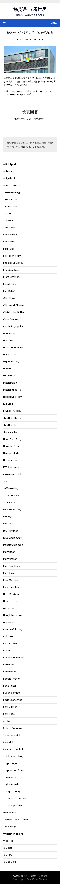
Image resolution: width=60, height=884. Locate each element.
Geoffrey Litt (10, 425)
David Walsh (10, 340)
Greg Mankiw (10, 432)
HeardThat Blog (12, 439)
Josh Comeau (11, 502)
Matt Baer (9, 551)
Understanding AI (13, 833)
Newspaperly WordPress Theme (30, 879)
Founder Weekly (12, 410)
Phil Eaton (8, 636)
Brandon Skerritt (12, 270)
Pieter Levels (10, 643)
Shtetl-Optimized (13, 728)
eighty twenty (11, 361)
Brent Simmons (12, 277)
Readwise (8, 664)
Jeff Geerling (10, 488)
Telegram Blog (11, 791)
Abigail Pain (9, 178)
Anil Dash (8, 213)
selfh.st (7, 721)
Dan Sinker (9, 333)
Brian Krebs (9, 284)
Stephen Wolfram (13, 770)
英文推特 (7, 855)
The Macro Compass (15, 798)
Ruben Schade (11, 692)
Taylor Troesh (11, 784)
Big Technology (12, 255)
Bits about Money (13, 262)
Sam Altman (10, 706)
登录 (41, 119)
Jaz (5, 481)
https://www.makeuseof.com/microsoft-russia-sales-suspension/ (30, 93)
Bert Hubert (9, 248)
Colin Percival (10, 319)
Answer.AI (8, 220)
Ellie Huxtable (10, 375)
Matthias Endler (12, 566)
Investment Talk (12, 474)
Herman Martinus (13, 453)
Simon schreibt (11, 735)
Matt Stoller (10, 558)
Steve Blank (9, 777)
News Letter (10, 601)
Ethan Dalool (10, 382)
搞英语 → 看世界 (30, 9)
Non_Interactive (12, 615)
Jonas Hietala (11, 495)
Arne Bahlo (9, 227)
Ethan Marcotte (12, 389)
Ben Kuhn (8, 241)
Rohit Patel (9, 685)
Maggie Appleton (13, 544)
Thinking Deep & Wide (15, 819)
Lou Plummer (10, 530)
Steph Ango (10, 763)
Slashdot (8, 742)
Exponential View (12, 396)
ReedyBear (9, 671)
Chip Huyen (9, 298)
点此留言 (27, 146)
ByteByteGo (10, 291)
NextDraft (8, 608)
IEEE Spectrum (11, 467)
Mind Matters (10, 580)
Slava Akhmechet (13, 749)
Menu (53, 23)
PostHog (8, 650)
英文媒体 (7, 848)
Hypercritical (10, 460)
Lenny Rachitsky (12, 509)
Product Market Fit (13, 657)
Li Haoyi (7, 516)
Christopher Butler (13, 312)
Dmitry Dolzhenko (13, 347)
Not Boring (9, 622)
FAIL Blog (8, 403)
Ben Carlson (10, 234)
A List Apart (9, 164)
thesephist (9, 812)
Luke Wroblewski (12, 537)
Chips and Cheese (13, 305)
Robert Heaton (11, 678)
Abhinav (7, 171)
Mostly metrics (11, 587)
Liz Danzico (9, 523)
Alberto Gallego (12, 192)
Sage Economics (12, 699)
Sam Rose (9, 713)
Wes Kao (8, 840)
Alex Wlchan (10, 199)
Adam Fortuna (11, 185)
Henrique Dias (11, 446)
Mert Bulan (9, 573)
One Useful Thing (12, 629)
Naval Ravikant (11, 594)
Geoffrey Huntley (13, 418)
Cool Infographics (13, 326)
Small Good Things (13, 756)
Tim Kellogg (9, 826)
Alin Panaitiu (10, 206)
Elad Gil (7, 368)
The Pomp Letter (12, 805)
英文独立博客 (10, 861)
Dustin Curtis (10, 354)
